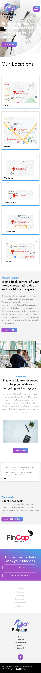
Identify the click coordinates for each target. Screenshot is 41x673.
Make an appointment (19, 575)
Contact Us (9, 44)
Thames (20, 606)
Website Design (7, 669)
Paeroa (20, 592)
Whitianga (20, 596)
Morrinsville (20, 603)
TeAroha (20, 589)
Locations (20, 640)
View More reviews (12, 519)
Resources (20, 645)
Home (20, 637)
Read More (9, 330)
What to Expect (20, 642)
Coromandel (20, 599)
